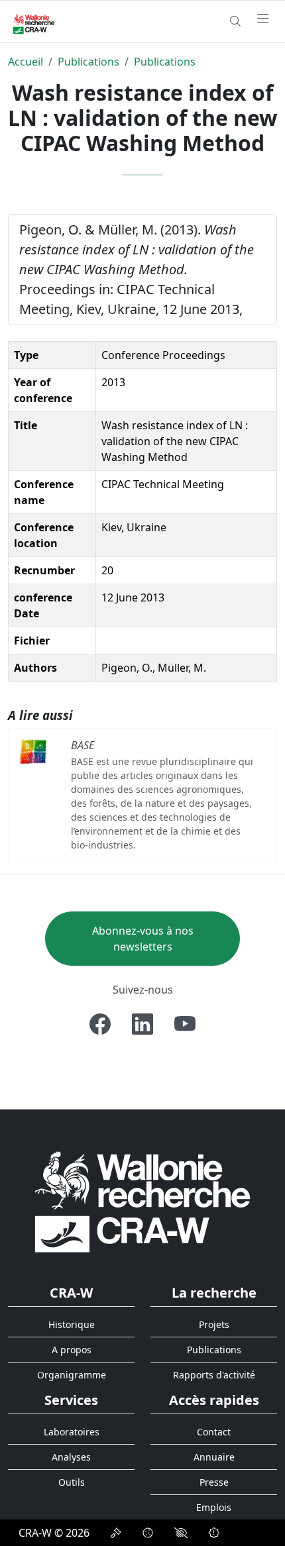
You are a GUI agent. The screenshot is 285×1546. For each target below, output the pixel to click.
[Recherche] (235, 21)
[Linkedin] (142, 1024)
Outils (71, 1482)
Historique (71, 1324)
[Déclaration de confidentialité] (116, 1533)
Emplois (213, 1507)
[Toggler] (263, 19)
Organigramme (71, 1374)
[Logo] (142, 1201)
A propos (71, 1349)
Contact (214, 1431)
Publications (88, 61)
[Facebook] (100, 1024)
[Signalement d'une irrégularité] (214, 1533)
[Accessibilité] (181, 1533)
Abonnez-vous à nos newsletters (143, 938)
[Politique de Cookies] (148, 1533)
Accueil (25, 61)
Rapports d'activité (214, 1374)
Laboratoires (71, 1431)
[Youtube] (185, 1024)
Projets (214, 1324)
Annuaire (214, 1457)
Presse (214, 1482)
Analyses (71, 1457)
